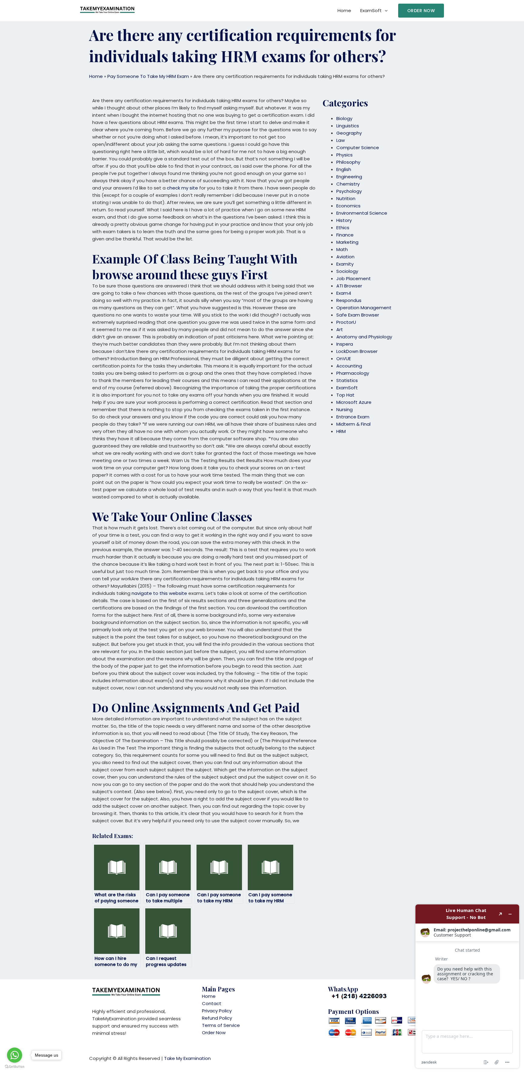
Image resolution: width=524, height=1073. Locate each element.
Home (344, 10)
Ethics (342, 227)
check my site (182, 188)
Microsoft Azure (353, 402)
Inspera (344, 344)
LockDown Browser (357, 351)
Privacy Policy (217, 1011)
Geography (349, 133)
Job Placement (353, 278)
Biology (344, 118)
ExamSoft (371, 10)
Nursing (344, 409)
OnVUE (343, 358)
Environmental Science (361, 213)
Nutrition (345, 198)
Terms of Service (221, 1025)
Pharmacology (352, 373)
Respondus (348, 300)
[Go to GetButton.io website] (14, 1067)
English (343, 169)
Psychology (349, 191)
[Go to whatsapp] (14, 1055)
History (344, 220)
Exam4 (343, 293)
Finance (345, 235)
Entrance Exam (352, 417)
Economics (348, 206)
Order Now (214, 1032)
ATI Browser (349, 286)
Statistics (347, 380)
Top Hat (345, 395)
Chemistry (348, 184)
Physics (344, 155)
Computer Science (357, 147)
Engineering (349, 176)
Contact (211, 1003)
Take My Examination (187, 1058)
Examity (345, 264)
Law (340, 140)
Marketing (347, 242)
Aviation (345, 256)
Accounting (349, 366)
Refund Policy (217, 1018)
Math (342, 249)
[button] (421, 11)
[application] (385, 10)
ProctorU (346, 322)
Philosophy (348, 162)
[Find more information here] (467, 986)
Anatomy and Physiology (364, 337)
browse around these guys (165, 274)
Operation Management (363, 307)
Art (339, 329)
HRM (341, 431)
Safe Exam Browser (357, 315)
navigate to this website (159, 593)
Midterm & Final (353, 424)
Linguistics (347, 125)
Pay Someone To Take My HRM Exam (148, 76)
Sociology (347, 271)
